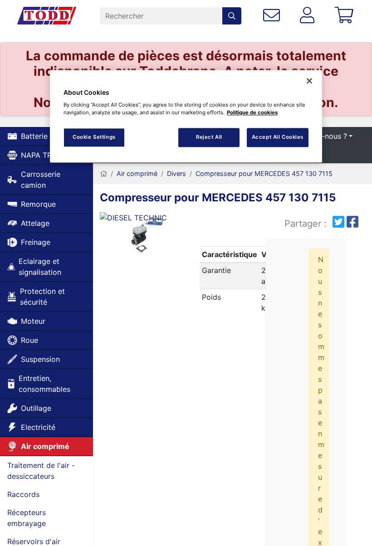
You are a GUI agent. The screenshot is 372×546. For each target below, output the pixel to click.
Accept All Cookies (277, 137)
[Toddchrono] (46, 16)
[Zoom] (139, 237)
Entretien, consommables (44, 384)
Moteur (33, 321)
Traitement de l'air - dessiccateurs (41, 471)
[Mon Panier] (346, 15)
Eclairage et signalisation (40, 267)
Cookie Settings (94, 137)
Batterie (34, 136)
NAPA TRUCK (44, 155)
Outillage (36, 408)
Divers (176, 173)
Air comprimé (45, 446)
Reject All (209, 137)
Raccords (23, 494)
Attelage (35, 223)
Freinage (35, 242)
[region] (186, 116)
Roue (29, 340)
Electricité (38, 427)
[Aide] (273, 15)
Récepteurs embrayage (26, 518)
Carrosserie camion (40, 180)
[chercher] (231, 15)
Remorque (38, 204)
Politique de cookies (252, 113)
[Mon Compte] (309, 15)
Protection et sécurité (42, 297)
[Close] (309, 81)
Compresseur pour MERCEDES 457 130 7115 (264, 173)
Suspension (40, 359)
